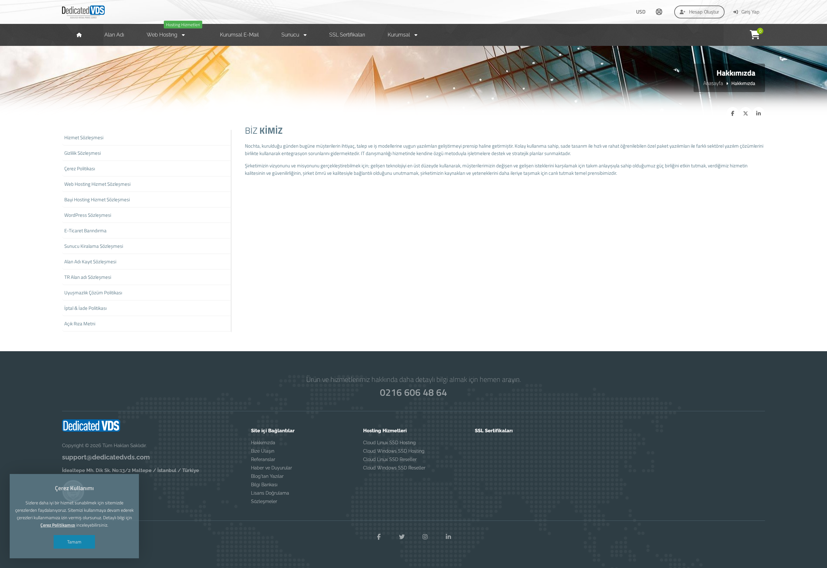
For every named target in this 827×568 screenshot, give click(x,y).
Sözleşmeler (264, 501)
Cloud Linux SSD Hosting (389, 442)
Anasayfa (713, 83)
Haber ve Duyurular (271, 467)
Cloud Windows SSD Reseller (394, 467)
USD (640, 12)
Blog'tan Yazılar (267, 476)
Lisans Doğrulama (270, 493)
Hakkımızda (263, 442)
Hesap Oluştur (703, 12)
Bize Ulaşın (262, 451)
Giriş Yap (749, 12)
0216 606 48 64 (413, 392)
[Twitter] (401, 537)
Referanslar (263, 459)
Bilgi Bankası (264, 484)
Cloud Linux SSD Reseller (390, 459)
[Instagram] (425, 537)
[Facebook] (378, 537)
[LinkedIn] (448, 537)
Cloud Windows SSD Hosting (393, 451)
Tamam (74, 541)
